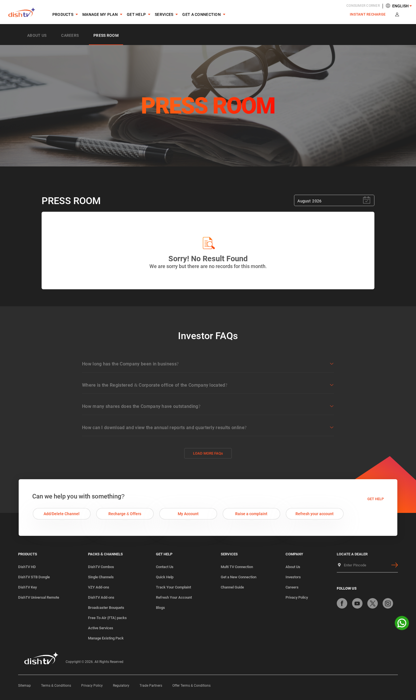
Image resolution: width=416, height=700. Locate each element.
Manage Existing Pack (106, 638)
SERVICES (164, 14)
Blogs (160, 607)
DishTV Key (27, 587)
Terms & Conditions (56, 686)
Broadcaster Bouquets (106, 607)
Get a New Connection (238, 577)
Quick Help (164, 577)
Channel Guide (232, 587)
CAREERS (70, 35)
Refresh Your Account (174, 597)
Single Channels (101, 577)
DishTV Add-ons (101, 597)
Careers (292, 587)
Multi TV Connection (237, 567)
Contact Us (164, 567)
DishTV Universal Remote (38, 597)
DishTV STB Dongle (34, 577)
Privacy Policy (297, 597)
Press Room (106, 35)
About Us (36, 35)
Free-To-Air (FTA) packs (107, 618)
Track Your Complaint (173, 587)
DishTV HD (27, 567)
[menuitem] (63, 14)
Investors (293, 577)
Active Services (100, 628)
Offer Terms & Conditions (191, 686)
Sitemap (24, 686)
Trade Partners (151, 686)
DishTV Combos (101, 567)
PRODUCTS (62, 14)
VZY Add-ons (98, 587)
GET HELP (136, 14)
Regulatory (121, 686)
